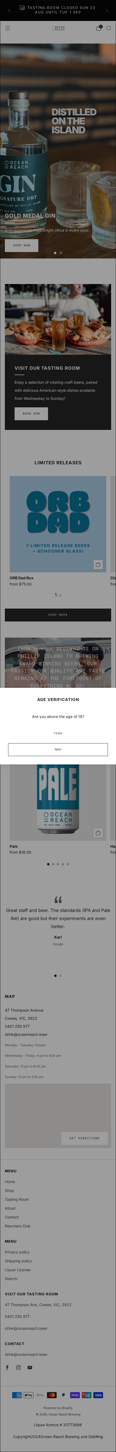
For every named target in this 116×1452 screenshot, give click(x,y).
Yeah (58, 733)
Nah (58, 749)
